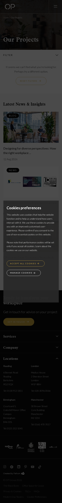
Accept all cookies (23, 263)
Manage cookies (21, 272)
